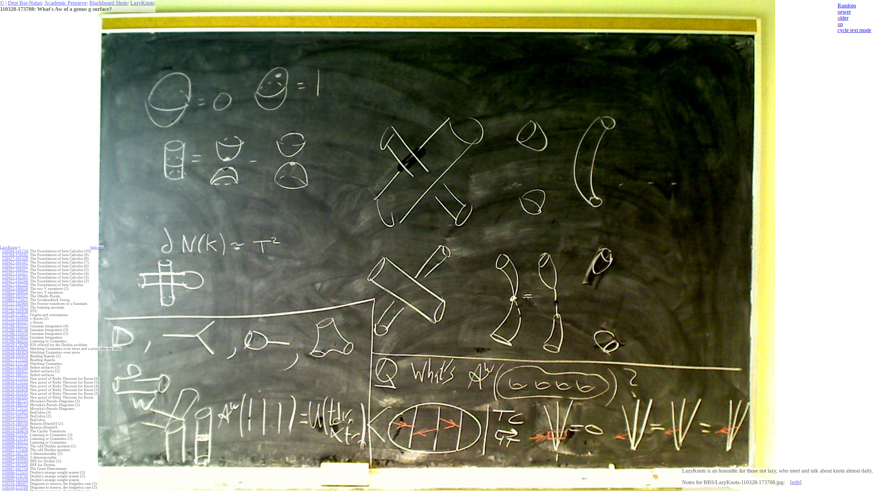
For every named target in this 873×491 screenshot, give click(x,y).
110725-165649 (15, 319)
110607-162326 (15, 465)
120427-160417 (15, 270)
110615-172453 (15, 412)
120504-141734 (15, 251)
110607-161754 (15, 469)
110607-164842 (15, 457)
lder (843, 18)
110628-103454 (15, 356)
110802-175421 (15, 300)
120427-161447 (15, 266)
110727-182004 (15, 304)
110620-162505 (15, 397)
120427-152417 (15, 274)
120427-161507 (15, 262)
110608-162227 (15, 446)
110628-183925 (15, 349)
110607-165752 (15, 454)
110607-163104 (15, 461)
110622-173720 (15, 364)
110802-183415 (15, 296)
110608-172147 (15, 435)
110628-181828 (15, 352)
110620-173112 (15, 382)
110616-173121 (15, 409)
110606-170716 (15, 476)
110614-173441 (15, 427)
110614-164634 (15, 431)
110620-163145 (15, 394)
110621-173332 (15, 379)
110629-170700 (15, 345)
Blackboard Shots (108, 3)
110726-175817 (15, 315)
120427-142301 (15, 277)
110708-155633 (15, 334)
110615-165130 (15, 416)
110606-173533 (15, 472)
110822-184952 (15, 292)
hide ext (97, 247)
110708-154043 (15, 337)
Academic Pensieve (65, 3)
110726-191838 (15, 311)
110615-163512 (15, 420)
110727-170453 (15, 307)
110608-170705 (15, 439)
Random (847, 6)
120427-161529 (15, 259)
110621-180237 (15, 375)
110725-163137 (15, 322)
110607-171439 (15, 450)
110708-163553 (15, 326)
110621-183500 (15, 367)
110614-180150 (15, 424)
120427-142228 (15, 285)
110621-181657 (15, 371)
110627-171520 (15, 360)
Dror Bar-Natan (25, 3)
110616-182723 (15, 401)
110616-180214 (15, 405)
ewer (844, 12)
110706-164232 (15, 341)
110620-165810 (15, 386)
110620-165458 (15, 390)
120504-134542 (15, 255)
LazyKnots (142, 3)
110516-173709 (15, 487)
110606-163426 (15, 480)
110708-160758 (15, 330)
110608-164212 (15, 442)
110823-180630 (15, 289)
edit (796, 482)
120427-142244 (15, 281)
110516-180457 (15, 484)
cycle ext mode (854, 30)
